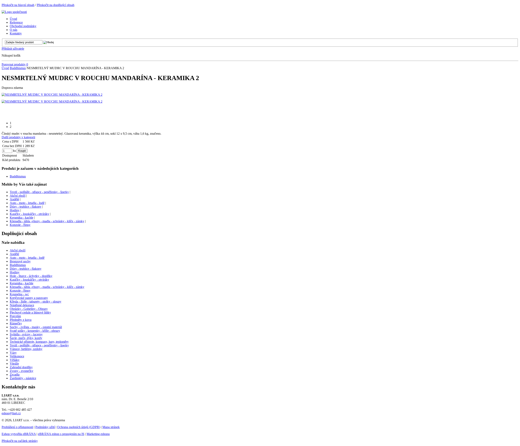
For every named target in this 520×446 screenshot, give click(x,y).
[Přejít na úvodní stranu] (14, 12)
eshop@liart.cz (11, 413)
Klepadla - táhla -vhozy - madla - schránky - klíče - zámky (47, 221)
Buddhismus (18, 68)
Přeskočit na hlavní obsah (18, 5)
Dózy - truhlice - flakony (25, 206)
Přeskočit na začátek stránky (20, 441)
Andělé (14, 199)
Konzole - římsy (20, 225)
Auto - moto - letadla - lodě (27, 203)
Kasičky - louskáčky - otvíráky (29, 214)
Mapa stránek (111, 427)
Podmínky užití (45, 427)
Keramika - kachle (21, 217)
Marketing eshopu (98, 434)
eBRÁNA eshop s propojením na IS (61, 434)
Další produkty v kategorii (18, 137)
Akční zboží (17, 195)
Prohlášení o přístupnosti (17, 427)
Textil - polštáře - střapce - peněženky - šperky (39, 192)
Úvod (5, 68)
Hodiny (15, 210)
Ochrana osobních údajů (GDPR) (78, 427)
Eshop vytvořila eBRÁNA (19, 434)
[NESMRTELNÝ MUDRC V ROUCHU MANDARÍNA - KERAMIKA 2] (52, 94)
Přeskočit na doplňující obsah (55, 5)
